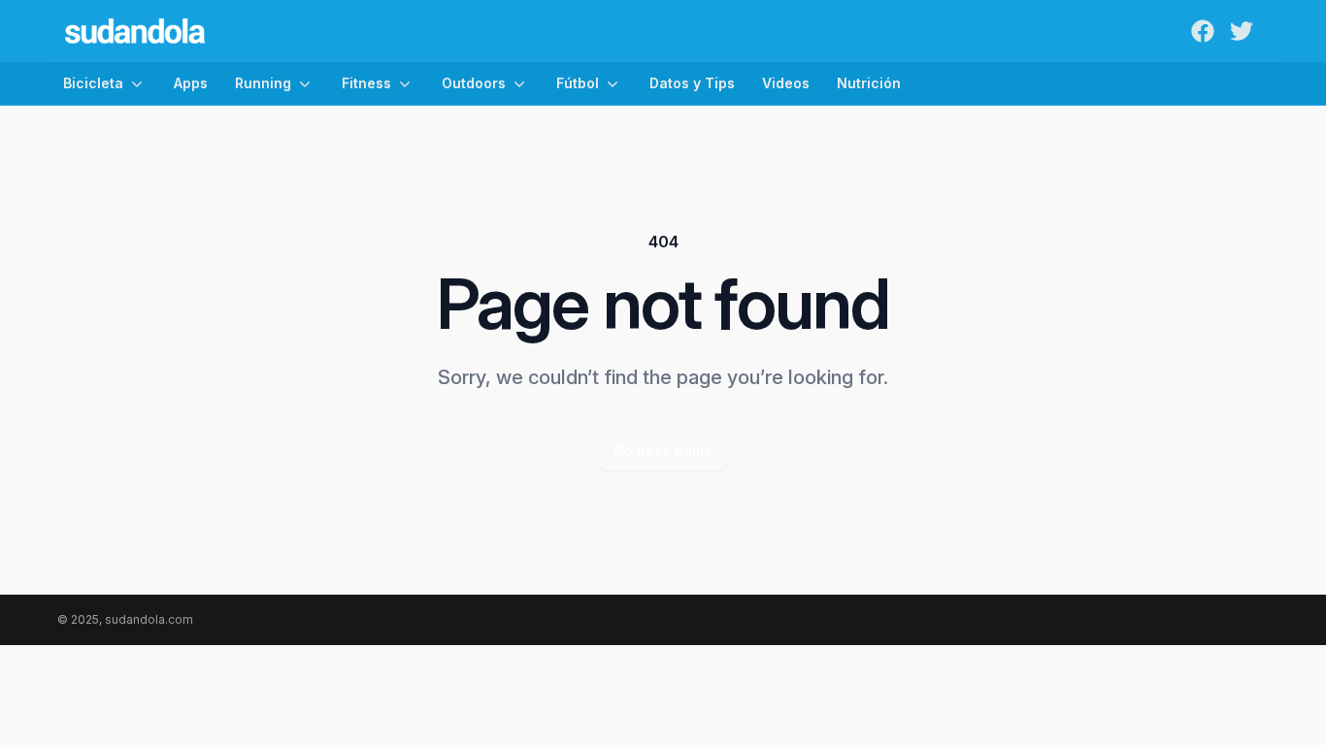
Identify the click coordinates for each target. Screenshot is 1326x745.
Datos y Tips (692, 83)
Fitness (366, 83)
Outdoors (474, 83)
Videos (786, 83)
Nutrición (869, 83)
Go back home (663, 450)
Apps (191, 83)
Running (263, 83)
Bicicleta (93, 83)
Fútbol (577, 83)
